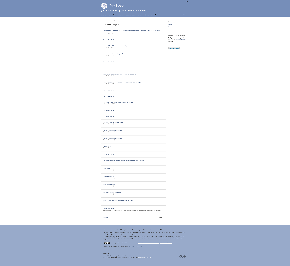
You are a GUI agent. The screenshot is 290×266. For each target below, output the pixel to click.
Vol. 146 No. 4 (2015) (108, 96)
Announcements (130, 15)
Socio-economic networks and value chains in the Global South (119, 74)
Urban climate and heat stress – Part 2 (113, 130)
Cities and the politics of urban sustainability (115, 46)
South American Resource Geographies (113, 54)
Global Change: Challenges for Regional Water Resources (118, 200)
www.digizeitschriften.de (144, 257)
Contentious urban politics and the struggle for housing (118, 102)
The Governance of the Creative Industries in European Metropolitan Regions (123, 160)
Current (103, 15)
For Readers (171, 24)
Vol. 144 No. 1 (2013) (108, 154)
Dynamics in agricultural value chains (113, 122)
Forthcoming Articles (108, 208)
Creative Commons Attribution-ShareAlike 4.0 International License (155, 243)
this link (129, 255)
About (140, 15)
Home (104, 20)
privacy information (181, 39)
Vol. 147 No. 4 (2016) (108, 68)
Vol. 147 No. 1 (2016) (108, 90)
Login (187, 1)
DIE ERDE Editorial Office (135, 246)
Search (186, 15)
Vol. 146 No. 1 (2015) (108, 110)
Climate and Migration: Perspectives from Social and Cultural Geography (122, 82)
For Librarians (171, 29)
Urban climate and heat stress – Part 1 (113, 138)
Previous (107, 217)
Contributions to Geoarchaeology (112, 192)
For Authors (171, 26)
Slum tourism (107, 146)
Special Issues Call (150, 15)
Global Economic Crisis (109, 184)
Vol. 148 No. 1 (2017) (108, 62)
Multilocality (106, 168)
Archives (120, 15)
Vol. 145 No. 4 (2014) (108, 116)
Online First (111, 15)
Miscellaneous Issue (108, 176)
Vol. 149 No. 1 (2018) (108, 39)
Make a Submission (174, 48)
